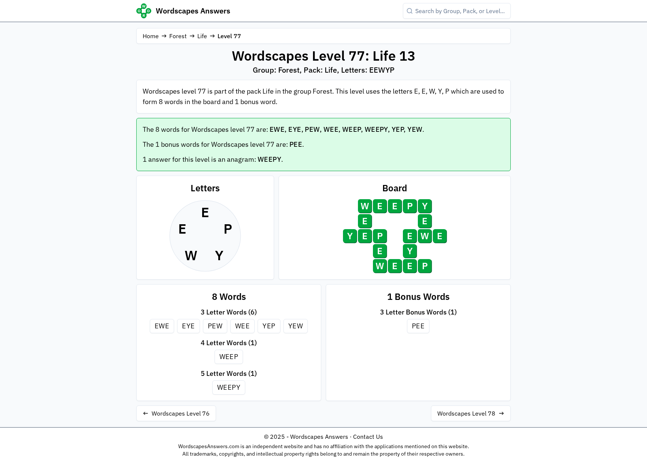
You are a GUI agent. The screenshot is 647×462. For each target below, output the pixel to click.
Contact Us (368, 436)
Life (202, 36)
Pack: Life (320, 70)
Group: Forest (276, 70)
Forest (178, 36)
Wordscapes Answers (193, 11)
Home (151, 36)
